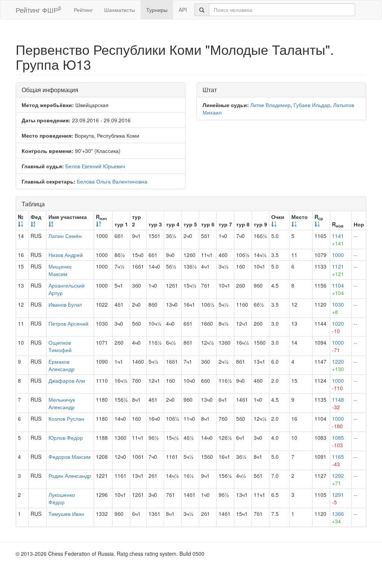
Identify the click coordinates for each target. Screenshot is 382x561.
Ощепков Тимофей (60, 346)
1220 (338, 365)
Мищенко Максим (60, 270)
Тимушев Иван (66, 513)
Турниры (156, 9)
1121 (338, 270)
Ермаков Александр (61, 365)
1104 (338, 289)
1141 (338, 239)
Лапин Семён (65, 235)
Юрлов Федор (65, 437)
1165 (338, 460)
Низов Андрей (65, 254)
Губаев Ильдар (312, 105)
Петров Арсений (68, 323)
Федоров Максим (69, 456)
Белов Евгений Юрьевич (95, 166)
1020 (338, 327)
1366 (338, 517)
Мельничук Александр (61, 403)
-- (355, 235)
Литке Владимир (270, 105)
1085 (338, 441)
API (183, 9)
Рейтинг (83, 9)
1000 (338, 254)
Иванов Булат (65, 304)
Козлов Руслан (66, 418)
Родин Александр (69, 475)
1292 (338, 479)
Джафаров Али (66, 380)
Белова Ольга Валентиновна (112, 181)
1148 (338, 403)
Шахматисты (119, 9)
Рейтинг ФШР (38, 9)
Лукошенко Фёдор (61, 498)
